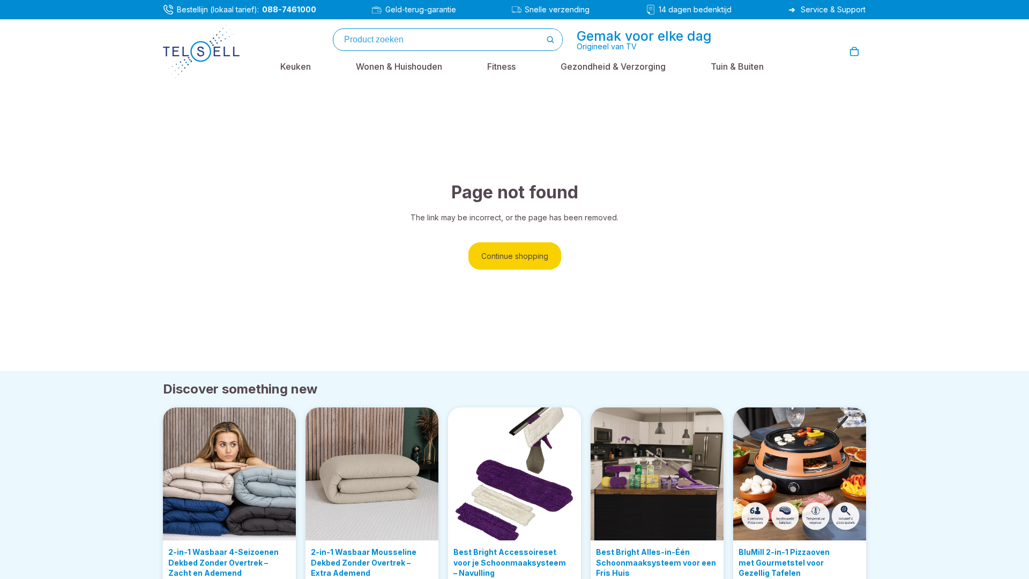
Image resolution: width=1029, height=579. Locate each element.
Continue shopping (514, 256)
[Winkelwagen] (854, 51)
